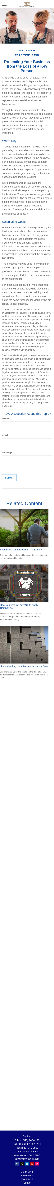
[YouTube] (32, 1163)
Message (7, 452)
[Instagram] (37, 1163)
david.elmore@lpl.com (27, 1158)
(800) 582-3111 (32, 1144)
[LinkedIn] (27, 1163)
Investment (27, 1179)
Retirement (27, 1175)
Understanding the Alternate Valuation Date (24, 666)
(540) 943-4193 (30, 1140)
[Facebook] (17, 1163)
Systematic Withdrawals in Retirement (21, 549)
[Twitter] (22, 1163)
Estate (27, 1182)
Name (5, 418)
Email (5, 435)
